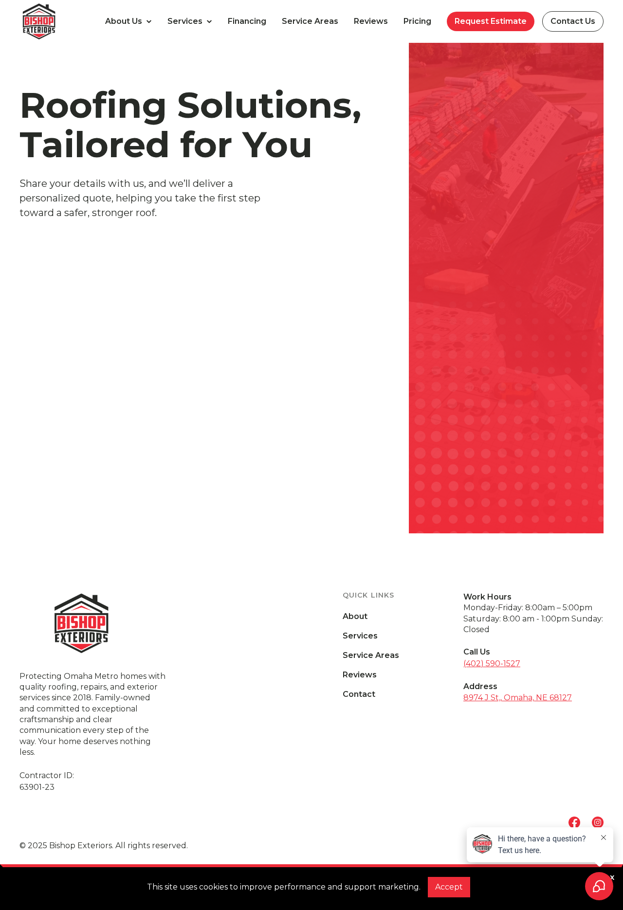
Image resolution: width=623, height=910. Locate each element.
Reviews (371, 21)
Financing (247, 21)
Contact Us (572, 21)
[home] (58, 21)
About (355, 616)
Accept (449, 887)
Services (360, 636)
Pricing (417, 21)
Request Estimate (491, 21)
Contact (359, 694)
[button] (128, 21)
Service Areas (310, 21)
